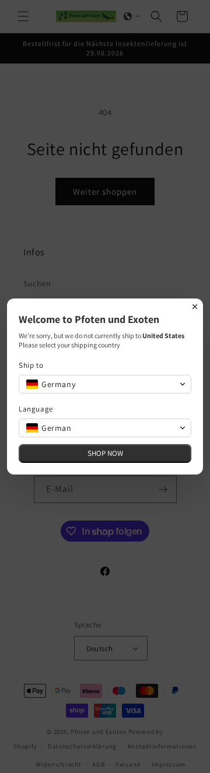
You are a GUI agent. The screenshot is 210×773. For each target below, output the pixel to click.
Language (36, 409)
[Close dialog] (195, 306)
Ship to (31, 365)
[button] (105, 384)
